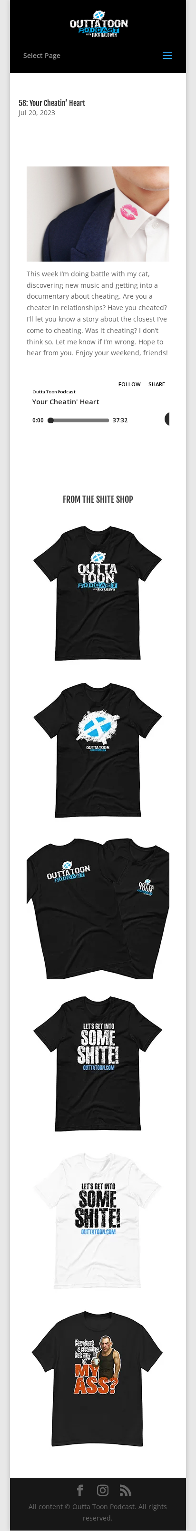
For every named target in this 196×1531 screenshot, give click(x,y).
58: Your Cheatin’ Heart (52, 103)
